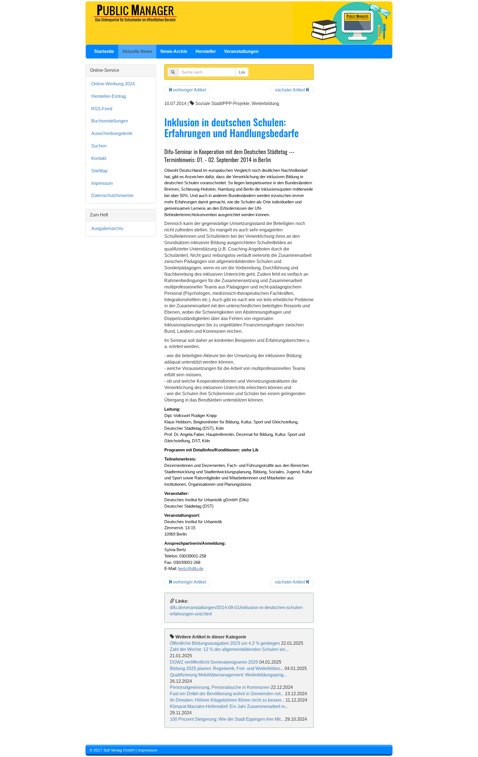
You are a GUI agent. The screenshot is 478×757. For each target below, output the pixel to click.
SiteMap (99, 170)
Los (242, 72)
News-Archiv (173, 51)
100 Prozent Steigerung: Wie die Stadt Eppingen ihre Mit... (227, 719)
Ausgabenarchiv (107, 228)
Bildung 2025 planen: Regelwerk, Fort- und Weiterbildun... (227, 668)
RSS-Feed (101, 108)
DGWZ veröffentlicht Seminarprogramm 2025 (214, 662)
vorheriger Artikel (189, 90)
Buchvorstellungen (109, 121)
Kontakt (98, 158)
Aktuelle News (137, 51)
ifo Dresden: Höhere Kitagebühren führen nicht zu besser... (227, 700)
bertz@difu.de (190, 568)
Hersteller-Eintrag (108, 96)
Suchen (98, 146)
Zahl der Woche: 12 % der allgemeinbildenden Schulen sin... (229, 649)
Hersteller (206, 51)
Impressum (102, 183)
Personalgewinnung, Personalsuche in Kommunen (220, 687)
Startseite (104, 51)
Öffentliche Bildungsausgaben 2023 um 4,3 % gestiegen (225, 643)
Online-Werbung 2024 (113, 83)
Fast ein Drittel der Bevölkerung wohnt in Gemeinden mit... (227, 693)
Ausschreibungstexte (112, 133)
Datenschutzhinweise (112, 195)
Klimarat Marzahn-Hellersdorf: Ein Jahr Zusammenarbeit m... (229, 706)
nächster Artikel (290, 90)
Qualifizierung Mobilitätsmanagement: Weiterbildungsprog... (228, 674)
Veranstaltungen (241, 51)
